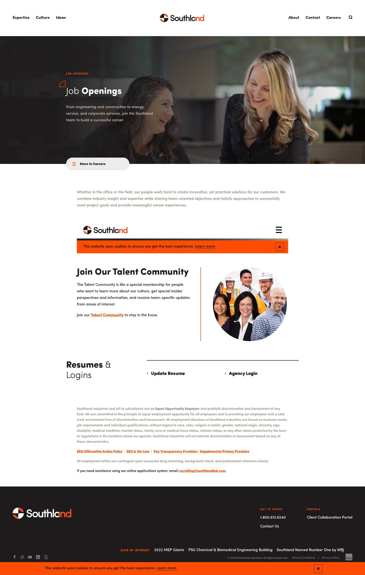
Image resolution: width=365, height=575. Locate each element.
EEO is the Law (138, 451)
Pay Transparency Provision (175, 451)
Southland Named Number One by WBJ (310, 550)
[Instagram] (22, 557)
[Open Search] (349, 17)
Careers (333, 18)
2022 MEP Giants (169, 550)
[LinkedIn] (38, 557)
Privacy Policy (330, 557)
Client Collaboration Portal (329, 518)
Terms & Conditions (303, 557)
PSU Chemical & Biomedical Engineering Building (230, 550)
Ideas (61, 18)
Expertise (21, 18)
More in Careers (93, 164)
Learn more (167, 568)
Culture (43, 18)
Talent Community (107, 315)
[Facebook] (14, 557)
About (294, 18)
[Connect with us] (46, 557)
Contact (313, 18)
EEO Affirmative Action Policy (99, 451)
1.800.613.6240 (273, 518)
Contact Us (269, 527)
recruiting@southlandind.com (202, 471)
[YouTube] (30, 557)
